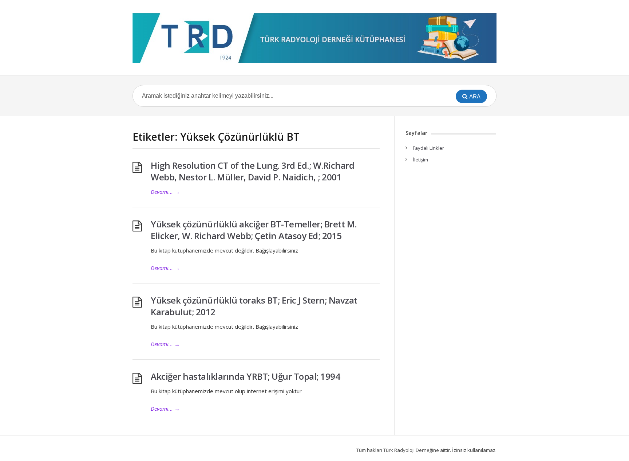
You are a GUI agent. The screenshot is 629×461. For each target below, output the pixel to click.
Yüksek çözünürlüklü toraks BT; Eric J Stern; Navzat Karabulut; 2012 (254, 306)
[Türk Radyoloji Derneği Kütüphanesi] (314, 38)
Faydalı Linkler (428, 148)
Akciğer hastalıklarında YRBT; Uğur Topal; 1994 (245, 376)
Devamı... (165, 191)
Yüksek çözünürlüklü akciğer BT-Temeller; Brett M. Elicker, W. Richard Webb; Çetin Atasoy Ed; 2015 (254, 230)
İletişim (420, 159)
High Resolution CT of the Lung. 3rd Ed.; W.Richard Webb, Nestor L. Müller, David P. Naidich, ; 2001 (252, 171)
